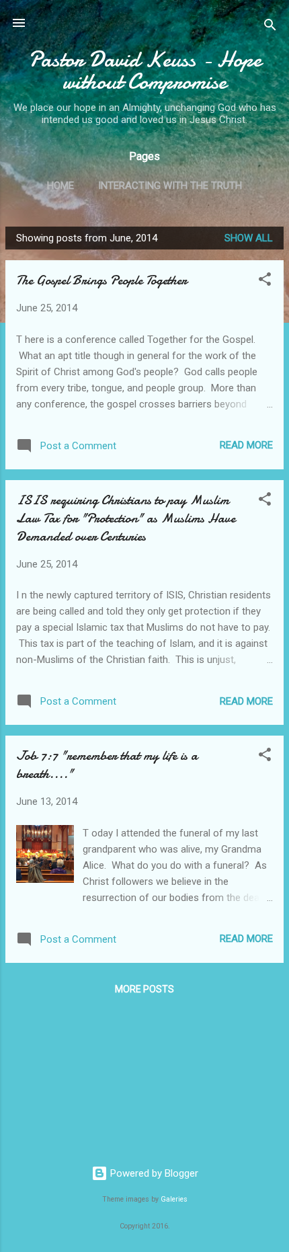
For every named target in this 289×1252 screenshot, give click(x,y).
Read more (246, 445)
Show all (248, 238)
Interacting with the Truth (170, 186)
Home (60, 186)
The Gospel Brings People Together (101, 280)
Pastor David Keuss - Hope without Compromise (144, 70)
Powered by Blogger (153, 1173)
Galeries (174, 1199)
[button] (265, 281)
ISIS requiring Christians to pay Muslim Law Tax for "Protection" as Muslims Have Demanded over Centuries (125, 518)
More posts (144, 989)
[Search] (270, 27)
